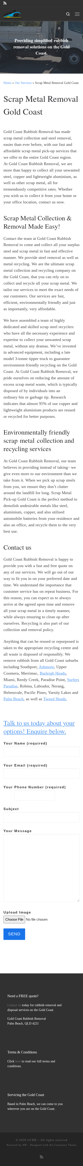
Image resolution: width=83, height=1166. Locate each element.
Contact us (14, 1005)
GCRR (32, 1140)
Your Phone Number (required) (34, 787)
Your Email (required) (25, 765)
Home (7, 83)
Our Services (23, 83)
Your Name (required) (25, 743)
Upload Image (17, 912)
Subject (11, 809)
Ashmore (46, 667)
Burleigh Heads (53, 673)
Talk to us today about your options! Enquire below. (39, 726)
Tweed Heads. (55, 699)
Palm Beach (13, 699)
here (18, 1061)
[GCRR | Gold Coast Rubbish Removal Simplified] (12, 13)
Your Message (17, 831)
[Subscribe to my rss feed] (4, 3)
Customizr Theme (65, 1145)
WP (25, 1145)
